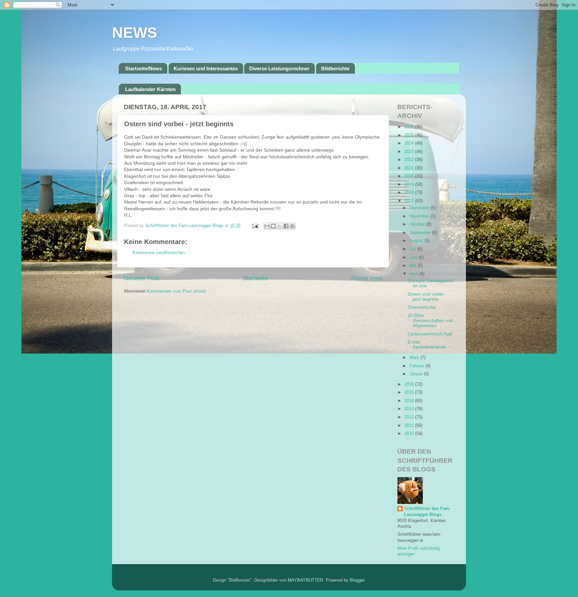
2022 (409, 159)
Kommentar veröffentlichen (158, 252)
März (414, 357)
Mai (413, 265)
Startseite (255, 278)
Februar (417, 366)
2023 (409, 151)
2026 (409, 127)
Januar (416, 374)
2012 (409, 417)
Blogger (357, 580)
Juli (413, 249)
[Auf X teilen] (279, 226)
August (416, 240)
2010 (409, 433)
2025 (409, 135)
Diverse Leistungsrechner (279, 68)
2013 (409, 408)
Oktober (417, 224)
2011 (409, 425)
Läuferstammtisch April (430, 334)
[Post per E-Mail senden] (255, 225)
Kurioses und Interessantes (206, 68)
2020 (409, 176)
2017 (409, 201)
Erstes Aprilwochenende (427, 345)
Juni (414, 257)
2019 (409, 184)
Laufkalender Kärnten (150, 89)
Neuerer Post (141, 278)
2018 (409, 192)
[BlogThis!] (273, 226)
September (420, 232)
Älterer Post (366, 278)
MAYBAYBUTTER (305, 580)
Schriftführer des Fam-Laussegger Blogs (427, 511)
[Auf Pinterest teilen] (292, 226)
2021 (409, 168)
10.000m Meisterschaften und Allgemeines (430, 320)
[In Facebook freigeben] (286, 226)
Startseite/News (143, 68)
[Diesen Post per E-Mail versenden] (267, 226)
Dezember (419, 208)
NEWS (134, 32)
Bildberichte (335, 68)
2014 (409, 400)
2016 (409, 384)
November (419, 216)
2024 (409, 143)
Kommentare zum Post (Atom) (176, 291)
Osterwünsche (422, 307)
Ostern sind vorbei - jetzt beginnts (427, 297)
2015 (409, 392)
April (414, 274)
